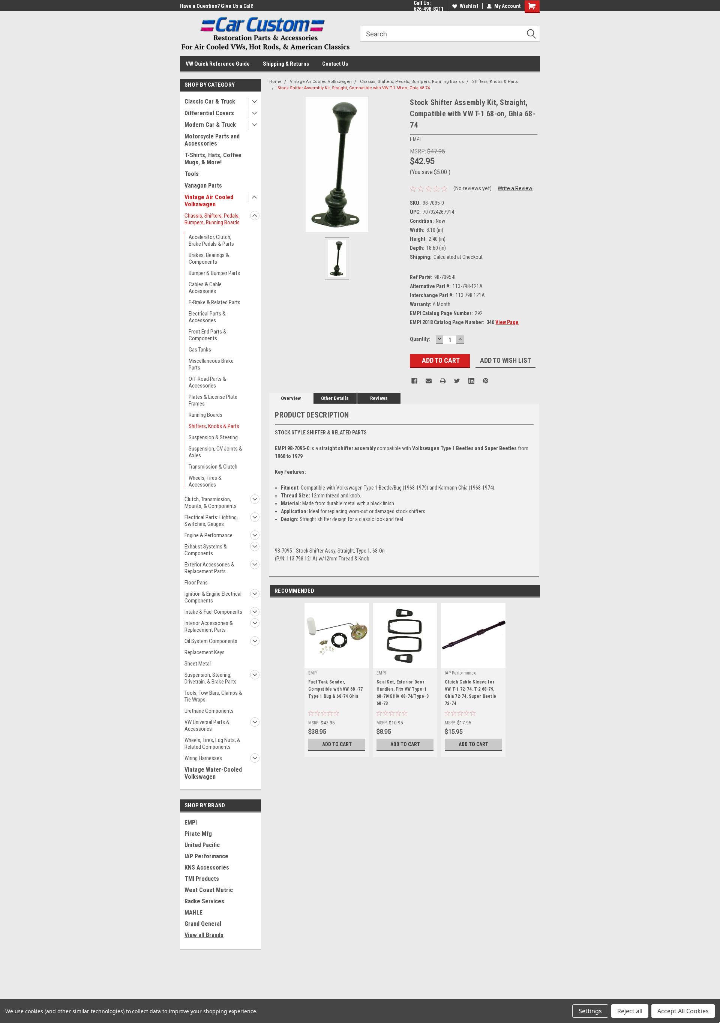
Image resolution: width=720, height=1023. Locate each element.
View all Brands (204, 935)
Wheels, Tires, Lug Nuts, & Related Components (212, 743)
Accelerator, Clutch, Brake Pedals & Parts (211, 240)
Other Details (335, 398)
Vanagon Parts (203, 185)
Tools (191, 173)
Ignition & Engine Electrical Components (213, 597)
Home (275, 81)
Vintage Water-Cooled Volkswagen (213, 773)
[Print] (443, 381)
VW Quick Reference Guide (218, 63)
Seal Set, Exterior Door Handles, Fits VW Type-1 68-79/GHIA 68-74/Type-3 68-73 (402, 692)
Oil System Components (210, 641)
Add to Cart (337, 744)
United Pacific (202, 845)
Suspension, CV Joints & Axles (215, 452)
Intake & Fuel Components (213, 611)
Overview (291, 398)
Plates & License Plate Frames (213, 400)
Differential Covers (209, 113)
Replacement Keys (204, 652)
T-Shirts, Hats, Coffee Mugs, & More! (213, 159)
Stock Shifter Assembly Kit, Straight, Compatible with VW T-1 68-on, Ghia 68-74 (354, 88)
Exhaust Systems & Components (205, 550)
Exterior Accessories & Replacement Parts (209, 568)
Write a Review (515, 188)
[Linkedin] (471, 381)
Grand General (202, 923)
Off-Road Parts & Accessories (207, 382)
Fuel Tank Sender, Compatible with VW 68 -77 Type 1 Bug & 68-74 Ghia (335, 689)
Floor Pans (196, 582)
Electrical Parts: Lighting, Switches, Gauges (211, 520)
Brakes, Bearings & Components (209, 258)
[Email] (429, 381)
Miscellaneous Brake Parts (211, 364)
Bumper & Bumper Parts (214, 273)
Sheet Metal (197, 663)
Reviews (379, 398)
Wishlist (469, 6)
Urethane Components (209, 711)
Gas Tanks (200, 349)
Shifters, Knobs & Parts (214, 426)
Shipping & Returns (286, 63)
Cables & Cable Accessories (205, 287)
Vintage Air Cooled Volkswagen (208, 201)
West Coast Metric (208, 890)
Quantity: (420, 339)
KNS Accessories (206, 867)
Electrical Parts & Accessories (207, 317)
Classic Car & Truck (209, 101)
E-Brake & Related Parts (214, 302)
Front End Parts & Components (207, 335)
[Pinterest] (486, 381)
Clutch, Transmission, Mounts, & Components (210, 502)
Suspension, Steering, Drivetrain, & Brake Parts (210, 678)
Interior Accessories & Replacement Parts (208, 626)
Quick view (336, 662)
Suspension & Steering (213, 437)
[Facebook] (414, 381)
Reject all (629, 1011)
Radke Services (204, 901)
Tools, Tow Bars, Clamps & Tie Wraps (213, 696)
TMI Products (201, 878)
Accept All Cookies (683, 1011)
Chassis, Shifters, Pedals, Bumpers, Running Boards (212, 219)
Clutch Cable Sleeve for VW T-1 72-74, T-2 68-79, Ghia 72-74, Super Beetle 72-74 (470, 692)
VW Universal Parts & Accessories (207, 725)
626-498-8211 (429, 9)
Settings (590, 1011)
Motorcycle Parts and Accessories (212, 140)
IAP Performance (206, 856)
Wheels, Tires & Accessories (205, 481)
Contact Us (335, 63)
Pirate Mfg (198, 833)
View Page (507, 322)
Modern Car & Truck (210, 124)
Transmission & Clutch (213, 466)
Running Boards (205, 415)
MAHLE (193, 912)
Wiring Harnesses (203, 758)
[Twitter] (457, 381)
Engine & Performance (208, 535)
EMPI (190, 822)
